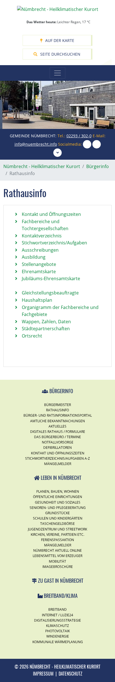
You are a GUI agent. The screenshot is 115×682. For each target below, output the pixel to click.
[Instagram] (87, 144)
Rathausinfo (57, 410)
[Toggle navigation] (57, 73)
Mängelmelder (57, 463)
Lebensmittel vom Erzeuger (57, 555)
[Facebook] (96, 144)
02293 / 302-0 (79, 135)
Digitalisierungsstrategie (57, 620)
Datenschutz (70, 673)
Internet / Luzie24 (57, 615)
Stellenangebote (39, 264)
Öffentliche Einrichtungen (57, 496)
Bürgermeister (57, 404)
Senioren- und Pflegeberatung (58, 507)
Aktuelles (57, 426)
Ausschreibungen (40, 250)
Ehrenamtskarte (39, 271)
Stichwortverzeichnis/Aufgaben (54, 243)
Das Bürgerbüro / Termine (57, 437)
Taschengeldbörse (57, 523)
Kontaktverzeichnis (42, 236)
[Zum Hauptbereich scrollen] (57, 152)
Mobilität (57, 561)
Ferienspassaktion (57, 539)
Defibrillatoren (57, 447)
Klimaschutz (57, 625)
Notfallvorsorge (57, 442)
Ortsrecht (32, 336)
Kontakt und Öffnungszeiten (51, 214)
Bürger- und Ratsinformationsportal (57, 415)
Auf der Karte (59, 40)
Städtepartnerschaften (46, 328)
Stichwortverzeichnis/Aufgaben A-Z (57, 458)
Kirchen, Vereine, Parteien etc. (57, 534)
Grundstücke (57, 513)
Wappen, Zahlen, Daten (46, 321)
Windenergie (57, 636)
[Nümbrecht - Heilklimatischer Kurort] (57, 9)
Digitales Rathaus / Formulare (57, 431)
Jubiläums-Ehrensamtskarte (51, 278)
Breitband (57, 609)
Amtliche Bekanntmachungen (57, 421)
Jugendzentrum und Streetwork (57, 529)
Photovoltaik (57, 631)
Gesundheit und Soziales (57, 502)
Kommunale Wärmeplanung (57, 641)
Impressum (43, 673)
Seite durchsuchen (60, 54)
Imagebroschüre (57, 566)
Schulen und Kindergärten (57, 518)
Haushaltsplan (37, 300)
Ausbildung (33, 257)
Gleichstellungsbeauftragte (50, 293)
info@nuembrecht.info (36, 144)
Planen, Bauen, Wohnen (57, 491)
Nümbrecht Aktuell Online (57, 550)
